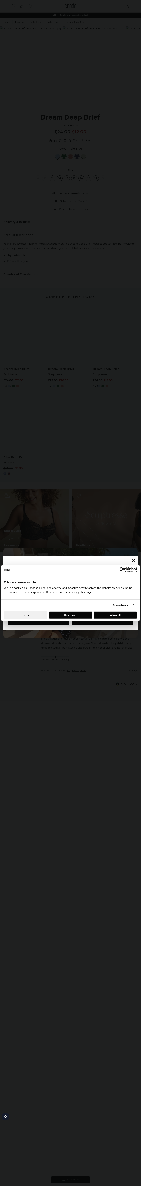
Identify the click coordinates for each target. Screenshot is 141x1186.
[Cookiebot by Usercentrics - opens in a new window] (122, 569)
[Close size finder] (133, 560)
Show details (120, 605)
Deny (26, 614)
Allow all (115, 614)
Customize (70, 614)
